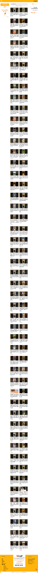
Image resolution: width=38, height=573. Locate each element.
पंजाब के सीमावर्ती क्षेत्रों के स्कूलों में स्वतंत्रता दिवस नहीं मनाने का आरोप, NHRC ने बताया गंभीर (14, 68)
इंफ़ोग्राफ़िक (3, 561)
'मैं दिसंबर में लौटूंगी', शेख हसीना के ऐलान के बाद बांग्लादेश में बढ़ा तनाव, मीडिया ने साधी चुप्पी (23, 220)
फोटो (2, 559)
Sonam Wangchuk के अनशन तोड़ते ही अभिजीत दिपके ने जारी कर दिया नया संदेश (14, 330)
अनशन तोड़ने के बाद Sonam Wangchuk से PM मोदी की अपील (23, 330)
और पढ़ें (7, 16)
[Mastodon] (22, 565)
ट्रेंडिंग (5, 7)
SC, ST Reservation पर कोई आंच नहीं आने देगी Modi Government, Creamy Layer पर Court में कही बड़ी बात (14, 221)
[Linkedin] (18, 565)
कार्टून (2, 562)
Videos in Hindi (18, 560)
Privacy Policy (6, 569)
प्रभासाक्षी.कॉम (15, 557)
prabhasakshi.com (19, 562)
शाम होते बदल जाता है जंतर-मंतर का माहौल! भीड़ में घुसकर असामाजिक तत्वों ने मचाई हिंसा (23, 340)
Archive (5, 565)
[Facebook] (15, 565)
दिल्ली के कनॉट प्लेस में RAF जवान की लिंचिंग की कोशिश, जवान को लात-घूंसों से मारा (23, 351)
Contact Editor (30, 563)
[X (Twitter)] (17, 565)
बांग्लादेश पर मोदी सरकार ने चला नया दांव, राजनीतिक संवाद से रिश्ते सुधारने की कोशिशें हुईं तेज (14, 144)
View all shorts (35, 10)
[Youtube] (21, 565)
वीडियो (3, 560)
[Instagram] (19, 565)
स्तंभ (33, 4)
